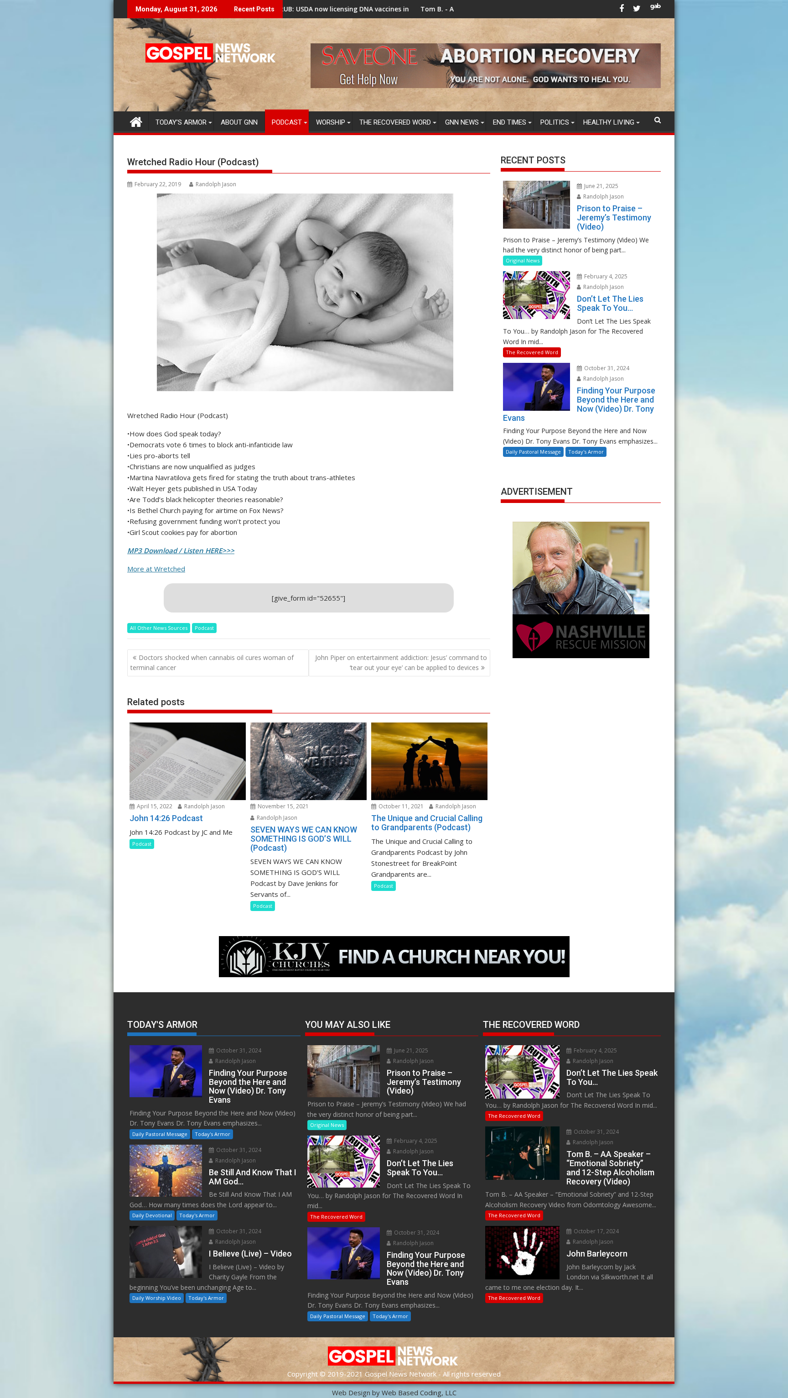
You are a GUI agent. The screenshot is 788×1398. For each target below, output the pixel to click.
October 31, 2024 (606, 368)
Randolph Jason (216, 184)
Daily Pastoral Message (533, 451)
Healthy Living (608, 122)
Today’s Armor (181, 122)
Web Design (351, 1392)
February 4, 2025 (605, 276)
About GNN (239, 122)
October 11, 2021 (400, 806)
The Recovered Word (395, 122)
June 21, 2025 (600, 186)
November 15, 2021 (282, 806)
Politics (554, 122)
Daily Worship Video (156, 1297)
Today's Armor (586, 451)
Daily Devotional (152, 1215)
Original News (522, 260)
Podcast (287, 122)
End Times (509, 122)
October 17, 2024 (595, 1231)
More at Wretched (156, 568)
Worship (330, 122)
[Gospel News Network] (136, 120)
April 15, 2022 (153, 806)
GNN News (462, 122)
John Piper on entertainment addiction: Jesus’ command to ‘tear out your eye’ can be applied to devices (401, 662)
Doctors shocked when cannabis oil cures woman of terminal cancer (212, 662)
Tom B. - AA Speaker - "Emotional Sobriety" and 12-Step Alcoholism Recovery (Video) (450, 9)
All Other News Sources (158, 627)
